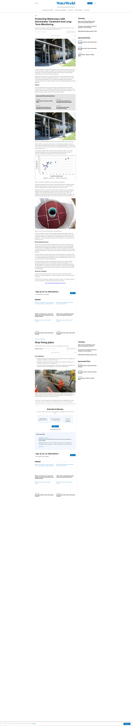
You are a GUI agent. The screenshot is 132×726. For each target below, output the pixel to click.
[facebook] (51, 35)
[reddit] (57, 35)
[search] (37, 3)
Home (36, 15)
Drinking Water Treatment (47, 10)
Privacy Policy (33, 723)
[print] (75, 35)
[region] (66, 724)
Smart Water (87, 10)
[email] (58, 35)
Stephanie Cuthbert (39, 348)
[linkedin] (53, 35)
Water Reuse (70, 10)
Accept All (127, 723)
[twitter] (55, 35)
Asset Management (79, 10)
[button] (36, 3)
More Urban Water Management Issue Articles (55, 283)
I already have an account (55, 429)
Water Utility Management (60, 10)
